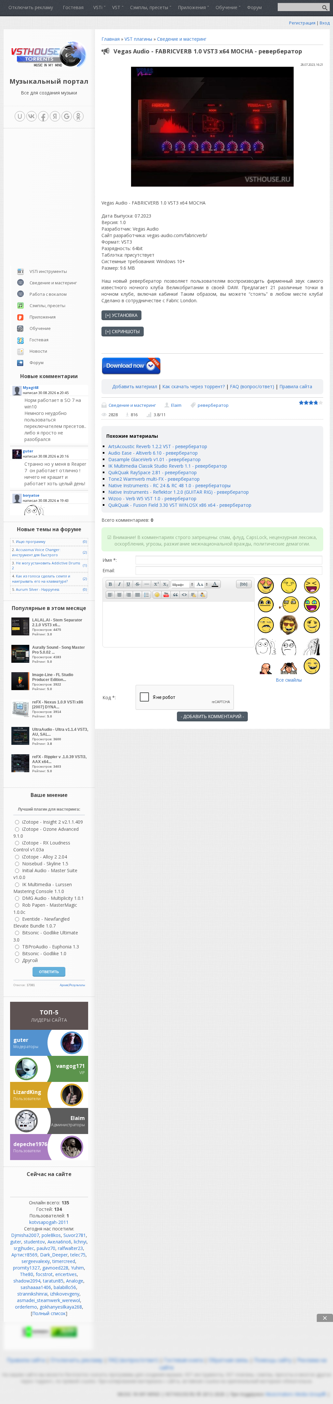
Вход (325, 23)
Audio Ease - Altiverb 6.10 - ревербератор (153, 453)
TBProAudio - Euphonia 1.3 (50, 946)
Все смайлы (289, 680)
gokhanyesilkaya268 (61, 1307)
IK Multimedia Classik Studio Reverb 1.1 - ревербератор (167, 466)
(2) (85, 552)
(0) (85, 541)
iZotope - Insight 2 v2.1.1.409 (52, 822)
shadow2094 (26, 1281)
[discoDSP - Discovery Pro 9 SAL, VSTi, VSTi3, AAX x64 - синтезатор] (55, 420)
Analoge (74, 1281)
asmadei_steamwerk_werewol (48, 1300)
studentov (34, 1242)
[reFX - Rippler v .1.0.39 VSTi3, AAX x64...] (21, 770)
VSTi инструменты (48, 271)
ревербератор (213, 405)
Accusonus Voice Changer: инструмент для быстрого (36, 552)
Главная (110, 39)
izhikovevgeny (64, 1294)
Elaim (176, 405)
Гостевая (39, 340)
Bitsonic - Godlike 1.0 (44, 953)
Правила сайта (295, 386)
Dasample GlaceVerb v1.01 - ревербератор (154, 459)
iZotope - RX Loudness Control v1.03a (41, 846)
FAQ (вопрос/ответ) (252, 386)
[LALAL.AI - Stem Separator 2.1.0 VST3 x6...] (21, 634)
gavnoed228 (55, 1268)
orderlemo (26, 1307)
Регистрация (302, 23)
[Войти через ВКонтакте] (31, 116)
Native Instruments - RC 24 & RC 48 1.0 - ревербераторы (169, 485)
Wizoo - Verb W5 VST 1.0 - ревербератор (152, 498)
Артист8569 (24, 1255)
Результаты (77, 985)
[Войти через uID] (20, 116)
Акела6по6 (59, 1242)
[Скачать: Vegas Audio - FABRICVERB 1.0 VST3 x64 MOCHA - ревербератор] (131, 366)
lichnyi (80, 1242)
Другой (30, 960)
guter (15, 1242)
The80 (26, 1274)
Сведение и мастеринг (181, 39)
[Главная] (48, 67)
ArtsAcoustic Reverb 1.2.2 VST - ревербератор (157, 446)
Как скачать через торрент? (193, 386)
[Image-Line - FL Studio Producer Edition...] (21, 688)
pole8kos (51, 1235)
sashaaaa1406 (35, 1287)
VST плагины (138, 39)
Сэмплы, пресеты (47, 305)
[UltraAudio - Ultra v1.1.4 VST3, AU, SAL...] (21, 743)
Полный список (49, 1313)
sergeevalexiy (35, 1261)
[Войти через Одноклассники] (78, 116)
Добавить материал (134, 386)
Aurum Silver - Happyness (37, 589)
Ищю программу (30, 541)
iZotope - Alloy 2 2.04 (44, 857)
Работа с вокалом (48, 294)
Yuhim (77, 1268)
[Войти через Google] (66, 116)
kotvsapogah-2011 (49, 1222)
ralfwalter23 (70, 1248)
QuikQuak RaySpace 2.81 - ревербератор (152, 472)
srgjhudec (24, 1248)
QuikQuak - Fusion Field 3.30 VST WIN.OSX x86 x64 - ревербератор (179, 505)
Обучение (40, 328)
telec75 (78, 1255)
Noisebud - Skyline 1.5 (45, 863)
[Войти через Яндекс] (55, 116)
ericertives (66, 1274)
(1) (85, 565)
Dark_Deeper (54, 1255)
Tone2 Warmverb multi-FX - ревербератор (154, 479)
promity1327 (26, 1268)
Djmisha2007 (25, 1235)
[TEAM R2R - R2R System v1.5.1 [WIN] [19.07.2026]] (55, 513)
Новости (38, 351)
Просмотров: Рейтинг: (57, 627)
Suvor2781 (74, 1235)
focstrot (44, 1274)
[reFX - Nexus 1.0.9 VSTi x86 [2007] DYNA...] (21, 716)
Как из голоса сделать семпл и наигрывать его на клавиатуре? (41, 578)
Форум (37, 362)
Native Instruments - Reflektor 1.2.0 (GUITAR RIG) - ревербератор (178, 492)
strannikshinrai (32, 1294)
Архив (64, 985)
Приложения (43, 317)
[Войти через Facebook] (43, 116)
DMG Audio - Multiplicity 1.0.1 (53, 898)
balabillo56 (65, 1287)
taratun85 (53, 1281)
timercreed (63, 1261)
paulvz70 (46, 1248)
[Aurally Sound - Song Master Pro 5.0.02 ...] (21, 661)
